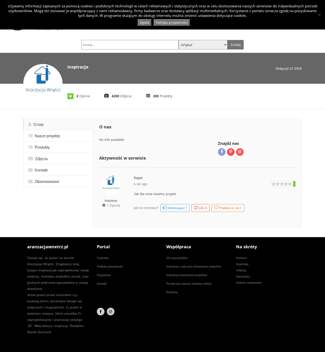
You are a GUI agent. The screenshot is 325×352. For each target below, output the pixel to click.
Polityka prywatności (110, 266)
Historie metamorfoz (249, 282)
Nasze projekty (47, 136)
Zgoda (144, 22)
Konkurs (241, 258)
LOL (203, 208)
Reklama (172, 292)
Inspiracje (111, 200)
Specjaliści (243, 276)
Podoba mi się (230, 208)
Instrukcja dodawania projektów (186, 275)
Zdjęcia (41, 159)
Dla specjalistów (176, 258)
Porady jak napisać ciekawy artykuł (189, 283)
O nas (38, 124)
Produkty (42, 147)
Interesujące (177, 208)
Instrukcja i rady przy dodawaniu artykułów (193, 266)
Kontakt (41, 170)
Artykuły (241, 270)
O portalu (103, 258)
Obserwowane (46, 182)
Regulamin (104, 275)
